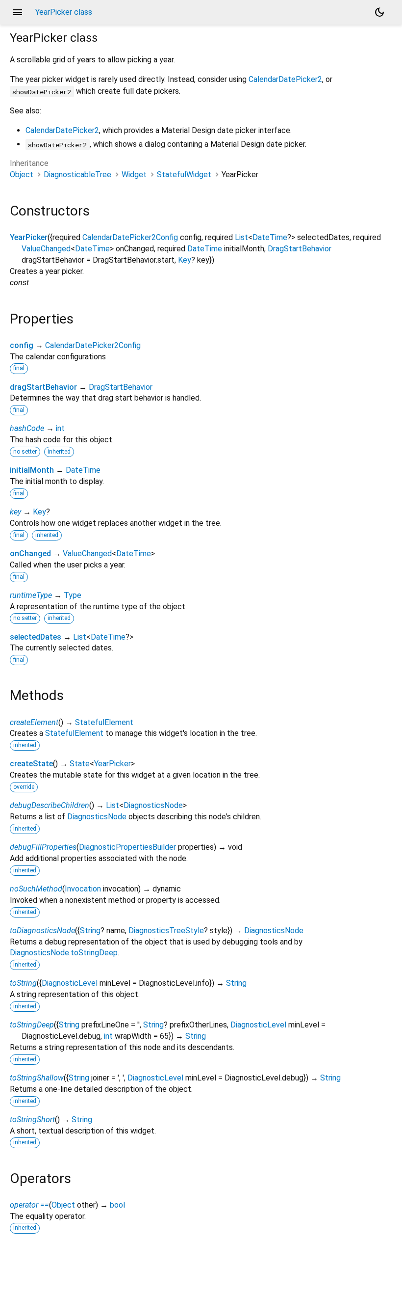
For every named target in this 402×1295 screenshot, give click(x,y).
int (60, 428)
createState (31, 763)
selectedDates (35, 637)
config (21, 345)
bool (117, 1205)
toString (23, 983)
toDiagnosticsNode (42, 930)
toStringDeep (32, 1024)
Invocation (83, 888)
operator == (29, 1205)
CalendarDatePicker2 (285, 79)
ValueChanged (46, 248)
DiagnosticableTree (77, 174)
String (90, 930)
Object (21, 174)
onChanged (30, 553)
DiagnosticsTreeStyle (166, 930)
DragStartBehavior (299, 248)
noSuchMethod (36, 888)
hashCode (27, 428)
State (80, 763)
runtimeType (31, 595)
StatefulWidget (184, 174)
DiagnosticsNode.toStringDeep (64, 952)
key (15, 511)
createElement (34, 722)
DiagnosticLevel (70, 983)
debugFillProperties (43, 847)
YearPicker (29, 237)
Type (72, 595)
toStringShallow (37, 1077)
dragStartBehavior (43, 387)
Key (184, 260)
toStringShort (32, 1119)
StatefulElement (104, 722)
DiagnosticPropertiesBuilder (127, 847)
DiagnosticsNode (153, 805)
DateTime (269, 237)
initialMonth (32, 470)
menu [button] (18, 12)
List (241, 237)
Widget (134, 174)
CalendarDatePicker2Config (130, 237)
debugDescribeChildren (49, 805)
